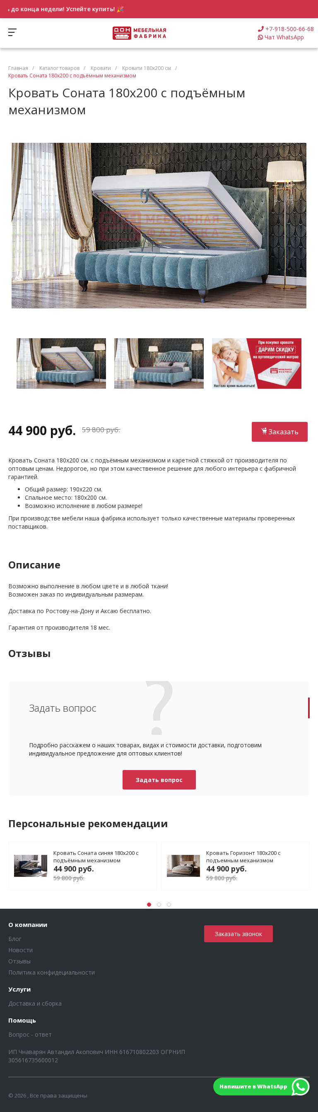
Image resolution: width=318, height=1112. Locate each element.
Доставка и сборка (35, 1003)
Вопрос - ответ (30, 1034)
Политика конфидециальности (51, 972)
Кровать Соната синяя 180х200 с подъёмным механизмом (95, 856)
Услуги (19, 989)
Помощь (22, 1020)
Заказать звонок (238, 934)
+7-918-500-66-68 (289, 29)
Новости (20, 950)
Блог (15, 939)
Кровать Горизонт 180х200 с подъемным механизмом (243, 856)
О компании (27, 925)
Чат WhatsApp (284, 37)
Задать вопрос (159, 780)
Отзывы (19, 961)
